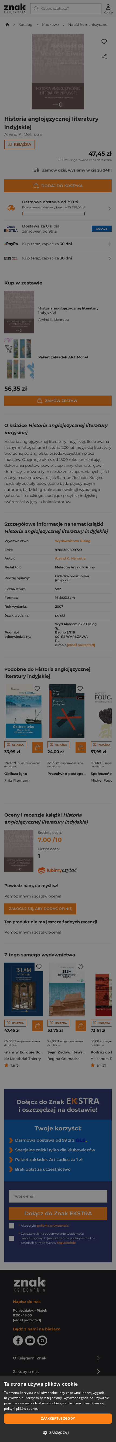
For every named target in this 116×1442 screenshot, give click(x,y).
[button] (58, 1432)
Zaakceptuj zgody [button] (58, 1418)
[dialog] (58, 1409)
